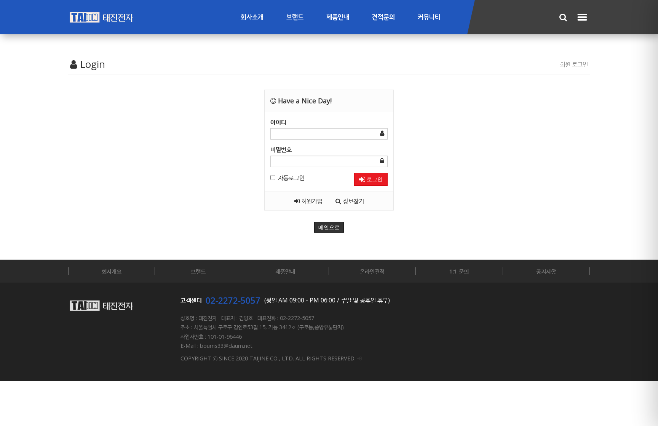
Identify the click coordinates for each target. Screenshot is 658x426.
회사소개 (252, 17)
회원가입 (311, 201)
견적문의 (383, 17)
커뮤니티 (429, 17)
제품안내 (337, 17)
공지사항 (546, 271)
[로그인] (359, 358)
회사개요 (111, 271)
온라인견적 (372, 271)
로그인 (374, 179)
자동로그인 (291, 178)
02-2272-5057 (233, 300)
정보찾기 (352, 201)
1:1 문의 (459, 271)
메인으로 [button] (329, 227)
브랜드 (294, 17)
